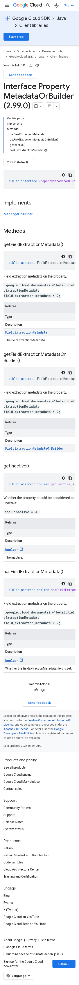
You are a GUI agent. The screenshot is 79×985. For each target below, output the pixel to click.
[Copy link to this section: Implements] (35, 203)
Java (61, 18)
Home (7, 51)
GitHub (8, 848)
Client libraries (33, 25)
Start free (16, 37)
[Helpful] (30, 65)
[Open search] (48, 5)
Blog (7, 895)
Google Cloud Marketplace (22, 781)
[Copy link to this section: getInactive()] (33, 466)
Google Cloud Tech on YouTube (25, 924)
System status (14, 829)
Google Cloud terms (19, 947)
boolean (11, 550)
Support (9, 815)
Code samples (13, 862)
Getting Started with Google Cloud (27, 855)
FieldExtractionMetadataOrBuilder (34, 448)
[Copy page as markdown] (50, 106)
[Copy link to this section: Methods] (31, 231)
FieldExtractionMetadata (26, 332)
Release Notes (13, 822)
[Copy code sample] (70, 174)
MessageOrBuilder (18, 214)
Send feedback (20, 75)
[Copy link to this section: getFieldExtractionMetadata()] (67, 245)
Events (8, 902)
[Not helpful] (37, 65)
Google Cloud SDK (31, 18)
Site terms (48, 940)
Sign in (69, 5)
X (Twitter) (11, 910)
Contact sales (13, 788)
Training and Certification (21, 876)
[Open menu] (7, 5)
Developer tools (52, 51)
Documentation (26, 51)
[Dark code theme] (63, 174)
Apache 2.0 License (16, 729)
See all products (15, 767)
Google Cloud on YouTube (21, 917)
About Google (13, 940)
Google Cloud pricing (18, 774)
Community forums (17, 808)
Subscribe (65, 964)
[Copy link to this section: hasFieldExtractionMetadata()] (67, 572)
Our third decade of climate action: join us (34, 954)
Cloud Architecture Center (22, 869)
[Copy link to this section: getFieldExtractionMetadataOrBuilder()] (24, 361)
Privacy (32, 940)
